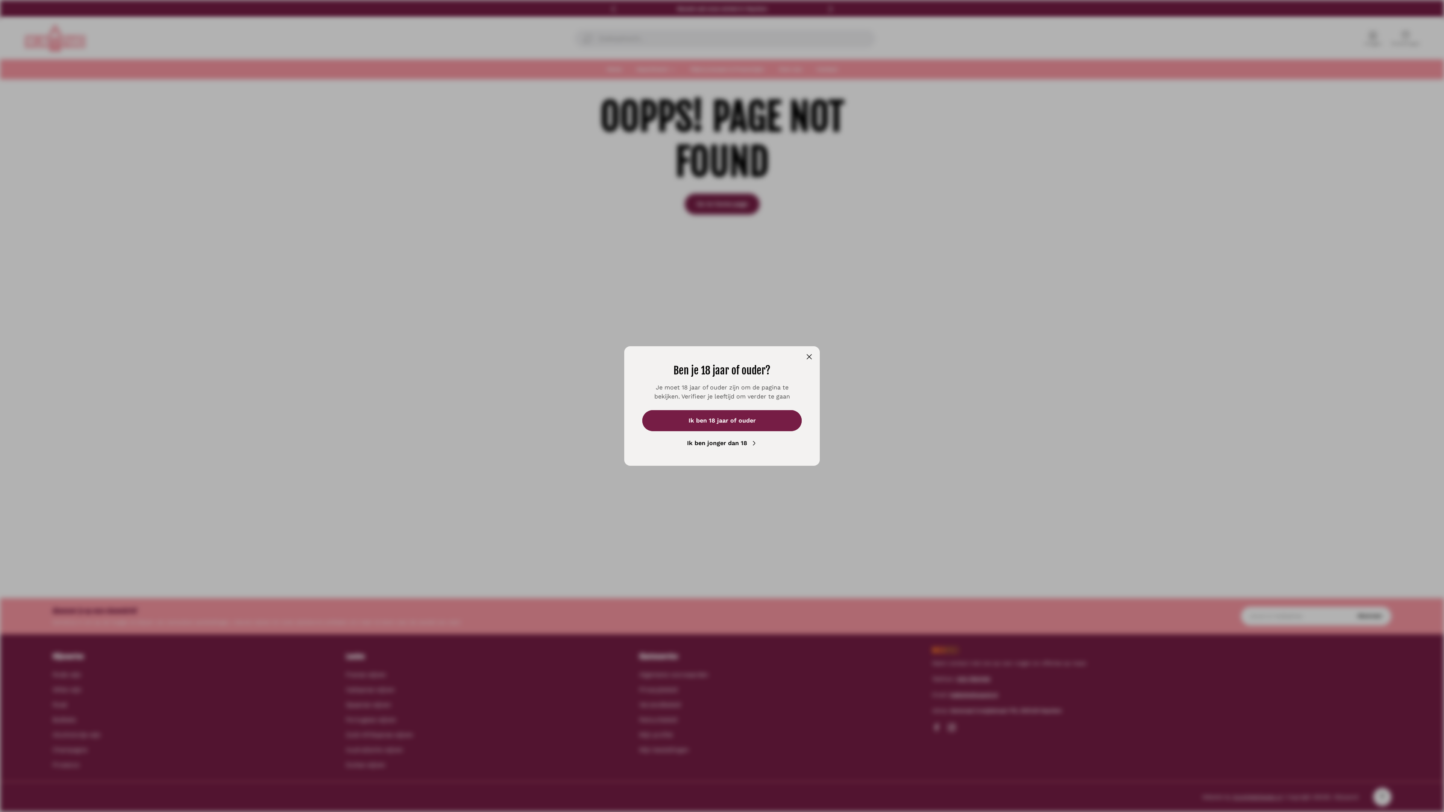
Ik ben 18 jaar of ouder (722, 420)
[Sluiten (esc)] (809, 356)
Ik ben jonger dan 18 (717, 443)
